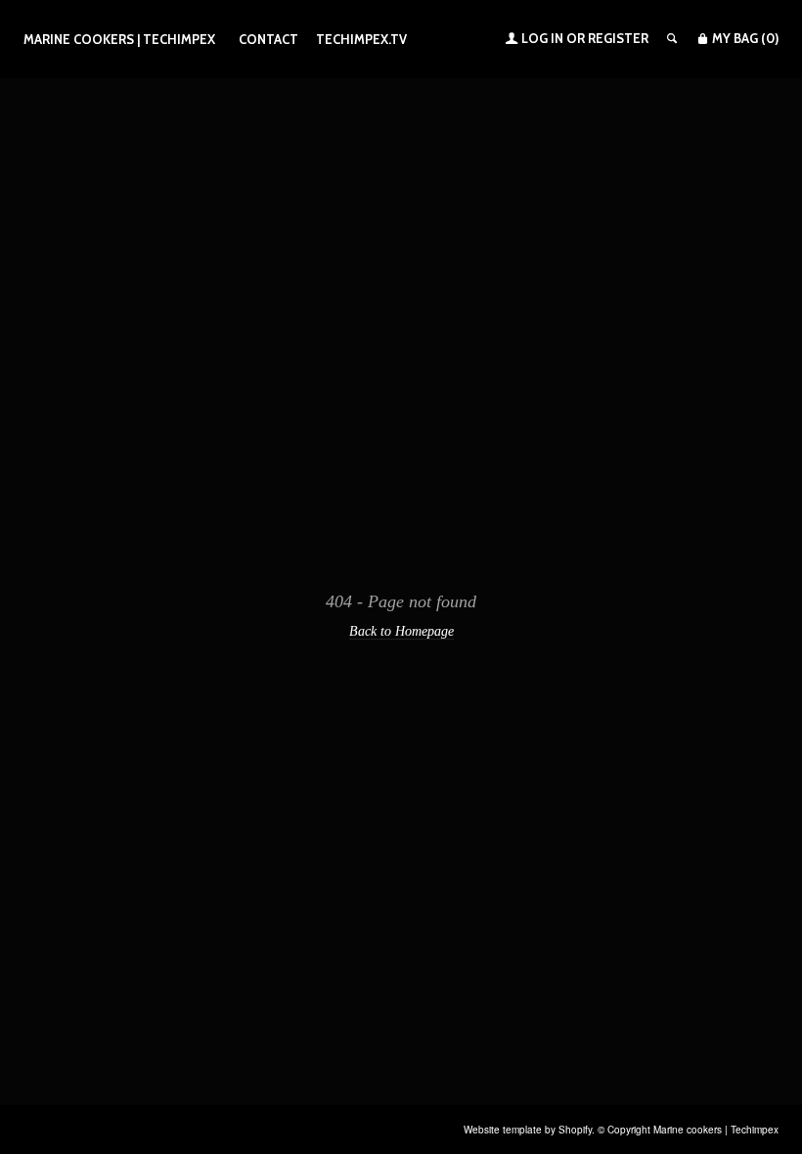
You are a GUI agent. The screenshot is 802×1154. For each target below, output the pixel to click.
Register (618, 38)
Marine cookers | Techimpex (119, 39)
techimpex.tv (361, 39)
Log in (542, 38)
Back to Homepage (401, 631)
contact (268, 39)
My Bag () (744, 38)
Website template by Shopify (528, 1129)
